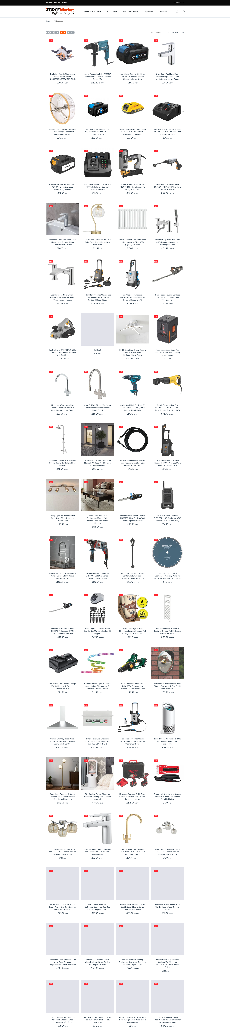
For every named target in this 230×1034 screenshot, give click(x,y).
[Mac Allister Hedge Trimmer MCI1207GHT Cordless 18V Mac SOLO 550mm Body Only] (62, 607)
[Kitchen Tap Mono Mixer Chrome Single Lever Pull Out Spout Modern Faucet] (62, 552)
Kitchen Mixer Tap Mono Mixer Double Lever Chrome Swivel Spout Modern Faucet (132, 907)
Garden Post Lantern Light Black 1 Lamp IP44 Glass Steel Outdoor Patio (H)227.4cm (97, 463)
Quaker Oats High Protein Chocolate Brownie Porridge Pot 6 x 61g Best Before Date (132, 631)
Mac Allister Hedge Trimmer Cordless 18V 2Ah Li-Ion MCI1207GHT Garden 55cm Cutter (167, 963)
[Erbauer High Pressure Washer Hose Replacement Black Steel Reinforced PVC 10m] (132, 439)
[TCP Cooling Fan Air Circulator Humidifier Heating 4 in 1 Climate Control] (97, 773)
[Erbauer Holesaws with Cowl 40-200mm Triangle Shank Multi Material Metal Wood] (62, 108)
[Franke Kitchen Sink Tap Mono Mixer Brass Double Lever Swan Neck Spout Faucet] (132, 828)
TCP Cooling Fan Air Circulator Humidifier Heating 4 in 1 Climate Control (97, 796)
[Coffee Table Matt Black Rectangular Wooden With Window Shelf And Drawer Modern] (97, 495)
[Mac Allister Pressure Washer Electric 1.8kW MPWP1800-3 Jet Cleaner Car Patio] (132, 718)
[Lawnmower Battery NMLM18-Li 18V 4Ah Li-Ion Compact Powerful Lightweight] (62, 163)
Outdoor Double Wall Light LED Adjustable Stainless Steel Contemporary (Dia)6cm (62, 1019)
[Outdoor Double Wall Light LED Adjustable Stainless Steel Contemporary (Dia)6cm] (62, 996)
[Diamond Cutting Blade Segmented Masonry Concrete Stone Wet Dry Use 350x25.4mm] (167, 552)
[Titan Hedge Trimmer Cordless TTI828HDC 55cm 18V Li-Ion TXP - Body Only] (167, 274)
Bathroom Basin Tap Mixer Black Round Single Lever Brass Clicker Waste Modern (132, 1019)
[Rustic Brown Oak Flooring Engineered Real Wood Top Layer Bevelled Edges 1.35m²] (132, 939)
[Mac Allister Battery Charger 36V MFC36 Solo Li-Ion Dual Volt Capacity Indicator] (97, 163)
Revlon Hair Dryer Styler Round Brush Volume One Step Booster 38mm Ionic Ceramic (62, 907)
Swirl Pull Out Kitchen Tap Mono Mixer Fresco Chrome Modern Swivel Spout (97, 407)
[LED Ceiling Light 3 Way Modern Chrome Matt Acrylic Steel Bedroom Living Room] (132, 329)
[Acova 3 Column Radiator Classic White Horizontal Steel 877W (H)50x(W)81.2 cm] (132, 219)
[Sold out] (97, 329)
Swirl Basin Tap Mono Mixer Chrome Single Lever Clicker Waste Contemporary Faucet (167, 76)
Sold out (97, 350)
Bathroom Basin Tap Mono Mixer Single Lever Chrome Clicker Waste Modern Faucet (62, 242)
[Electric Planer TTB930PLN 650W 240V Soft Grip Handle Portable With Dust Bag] (62, 329)
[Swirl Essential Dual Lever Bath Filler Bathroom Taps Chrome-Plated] (167, 883)
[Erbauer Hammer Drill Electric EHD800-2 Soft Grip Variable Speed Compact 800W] (97, 552)
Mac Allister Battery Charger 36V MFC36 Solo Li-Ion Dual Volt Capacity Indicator (97, 187)
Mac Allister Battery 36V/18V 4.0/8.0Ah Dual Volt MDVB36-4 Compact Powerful (97, 131)
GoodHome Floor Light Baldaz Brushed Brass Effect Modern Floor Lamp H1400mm (62, 796)
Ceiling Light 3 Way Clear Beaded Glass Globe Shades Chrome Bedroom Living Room (167, 851)
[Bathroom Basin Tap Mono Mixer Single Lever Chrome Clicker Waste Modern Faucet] (62, 219)
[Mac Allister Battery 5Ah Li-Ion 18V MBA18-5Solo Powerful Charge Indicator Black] (132, 53)
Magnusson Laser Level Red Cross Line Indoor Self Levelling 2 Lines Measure (167, 352)
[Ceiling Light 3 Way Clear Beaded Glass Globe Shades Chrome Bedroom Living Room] (167, 828)
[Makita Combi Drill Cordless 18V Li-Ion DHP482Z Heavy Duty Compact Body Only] (132, 384)
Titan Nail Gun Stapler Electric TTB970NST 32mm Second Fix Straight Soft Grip (132, 187)
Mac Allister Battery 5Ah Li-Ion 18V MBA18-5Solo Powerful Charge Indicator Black (132, 76)
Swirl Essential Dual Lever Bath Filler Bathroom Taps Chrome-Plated (167, 907)
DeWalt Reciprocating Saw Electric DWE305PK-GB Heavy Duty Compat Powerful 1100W (167, 407)
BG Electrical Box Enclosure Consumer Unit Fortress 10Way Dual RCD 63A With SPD (97, 741)
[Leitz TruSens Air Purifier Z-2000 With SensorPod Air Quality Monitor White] (167, 718)
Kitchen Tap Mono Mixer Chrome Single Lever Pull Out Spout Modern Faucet (62, 575)
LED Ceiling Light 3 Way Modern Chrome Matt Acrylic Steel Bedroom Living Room (132, 352)
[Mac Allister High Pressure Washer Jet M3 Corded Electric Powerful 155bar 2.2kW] (132, 274)
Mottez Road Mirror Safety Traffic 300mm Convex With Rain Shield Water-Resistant (167, 686)
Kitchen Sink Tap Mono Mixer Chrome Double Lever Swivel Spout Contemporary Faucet (62, 407)
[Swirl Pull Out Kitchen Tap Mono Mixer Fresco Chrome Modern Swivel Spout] (97, 384)
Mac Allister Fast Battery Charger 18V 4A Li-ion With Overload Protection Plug (62, 686)
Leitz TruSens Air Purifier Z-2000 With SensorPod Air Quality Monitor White (167, 741)
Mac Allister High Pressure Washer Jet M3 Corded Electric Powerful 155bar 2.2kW (132, 297)
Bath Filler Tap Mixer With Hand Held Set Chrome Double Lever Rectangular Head (167, 242)
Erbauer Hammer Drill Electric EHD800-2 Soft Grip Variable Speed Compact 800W (97, 575)
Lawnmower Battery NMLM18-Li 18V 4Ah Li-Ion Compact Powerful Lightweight (62, 187)
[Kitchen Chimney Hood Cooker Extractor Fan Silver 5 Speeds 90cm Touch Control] (62, 718)
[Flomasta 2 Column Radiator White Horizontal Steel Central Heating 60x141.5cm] (97, 939)
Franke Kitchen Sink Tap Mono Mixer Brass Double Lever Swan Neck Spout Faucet (132, 851)
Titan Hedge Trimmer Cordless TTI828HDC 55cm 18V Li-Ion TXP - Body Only (167, 297)
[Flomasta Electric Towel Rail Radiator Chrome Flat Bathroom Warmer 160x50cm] (167, 607)
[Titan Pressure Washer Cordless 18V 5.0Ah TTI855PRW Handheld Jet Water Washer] (167, 163)
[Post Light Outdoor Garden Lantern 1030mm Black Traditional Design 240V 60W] (132, 552)
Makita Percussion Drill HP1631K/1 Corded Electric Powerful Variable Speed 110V (97, 76)
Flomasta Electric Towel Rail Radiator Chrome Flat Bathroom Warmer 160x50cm (167, 631)
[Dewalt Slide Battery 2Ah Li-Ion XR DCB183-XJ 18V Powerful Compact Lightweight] (132, 108)
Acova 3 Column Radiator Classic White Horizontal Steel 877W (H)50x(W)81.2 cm (132, 242)
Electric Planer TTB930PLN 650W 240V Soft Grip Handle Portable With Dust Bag (62, 352)
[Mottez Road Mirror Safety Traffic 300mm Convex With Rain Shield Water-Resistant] (167, 663)
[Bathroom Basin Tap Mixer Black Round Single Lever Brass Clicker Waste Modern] (132, 996)
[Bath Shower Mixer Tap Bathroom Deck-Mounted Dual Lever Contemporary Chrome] (97, 883)
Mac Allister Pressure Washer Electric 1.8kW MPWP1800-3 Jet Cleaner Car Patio (133, 741)
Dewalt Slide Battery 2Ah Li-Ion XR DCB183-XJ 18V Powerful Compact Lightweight (132, 131)
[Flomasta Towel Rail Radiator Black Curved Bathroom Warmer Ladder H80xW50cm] (167, 996)
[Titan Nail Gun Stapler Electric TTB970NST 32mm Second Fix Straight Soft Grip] (132, 163)
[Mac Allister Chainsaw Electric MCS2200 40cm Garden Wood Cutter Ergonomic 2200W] (132, 495)
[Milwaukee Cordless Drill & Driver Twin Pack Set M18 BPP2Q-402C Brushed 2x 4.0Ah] (132, 773)
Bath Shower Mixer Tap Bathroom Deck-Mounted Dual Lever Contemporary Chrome (97, 907)
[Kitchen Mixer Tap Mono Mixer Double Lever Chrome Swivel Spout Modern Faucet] (132, 883)
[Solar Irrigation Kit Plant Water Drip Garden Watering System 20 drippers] (97, 607)
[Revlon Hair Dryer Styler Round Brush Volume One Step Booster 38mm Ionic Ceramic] (62, 883)
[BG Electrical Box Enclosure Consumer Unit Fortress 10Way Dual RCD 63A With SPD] (97, 718)
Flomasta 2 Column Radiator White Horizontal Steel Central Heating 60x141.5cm (97, 962)
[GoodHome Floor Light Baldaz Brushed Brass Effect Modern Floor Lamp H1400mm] (62, 773)
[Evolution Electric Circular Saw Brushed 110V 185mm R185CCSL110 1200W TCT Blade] (62, 53)
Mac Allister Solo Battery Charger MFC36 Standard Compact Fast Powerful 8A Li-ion (167, 131)
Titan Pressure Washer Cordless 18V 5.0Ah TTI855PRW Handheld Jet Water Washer (167, 187)
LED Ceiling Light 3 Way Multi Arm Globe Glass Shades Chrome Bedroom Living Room (62, 851)
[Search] (177, 11)
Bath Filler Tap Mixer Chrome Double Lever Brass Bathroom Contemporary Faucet (62, 297)
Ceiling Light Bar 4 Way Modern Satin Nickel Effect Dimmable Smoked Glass (62, 518)
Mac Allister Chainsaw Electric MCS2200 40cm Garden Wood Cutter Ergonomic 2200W (132, 518)
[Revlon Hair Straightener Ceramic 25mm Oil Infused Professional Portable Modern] (167, 773)
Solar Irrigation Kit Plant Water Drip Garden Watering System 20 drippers (97, 631)
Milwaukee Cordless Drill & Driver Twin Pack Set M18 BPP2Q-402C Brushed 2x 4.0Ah (132, 796)
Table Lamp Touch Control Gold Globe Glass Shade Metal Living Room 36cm (97, 242)
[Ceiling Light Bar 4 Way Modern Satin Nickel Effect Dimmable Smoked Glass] (62, 495)
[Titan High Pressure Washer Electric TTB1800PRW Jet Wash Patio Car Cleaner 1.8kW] (167, 439)
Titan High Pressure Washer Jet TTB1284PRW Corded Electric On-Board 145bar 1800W (97, 297)
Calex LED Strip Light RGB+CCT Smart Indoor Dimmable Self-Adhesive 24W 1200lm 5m (97, 686)
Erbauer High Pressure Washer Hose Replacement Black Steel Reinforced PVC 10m (132, 463)
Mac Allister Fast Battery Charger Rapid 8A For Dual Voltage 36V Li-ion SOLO (97, 1019)
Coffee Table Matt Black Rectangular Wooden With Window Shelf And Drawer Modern (97, 519)
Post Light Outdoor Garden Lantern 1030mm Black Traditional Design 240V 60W (132, 575)
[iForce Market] (60, 11)
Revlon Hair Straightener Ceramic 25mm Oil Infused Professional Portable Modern (167, 796)
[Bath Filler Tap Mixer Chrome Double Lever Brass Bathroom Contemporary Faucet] (62, 274)
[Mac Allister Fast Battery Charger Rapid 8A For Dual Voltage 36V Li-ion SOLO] (97, 996)
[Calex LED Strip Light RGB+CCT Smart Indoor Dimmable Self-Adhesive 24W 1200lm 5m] (97, 663)
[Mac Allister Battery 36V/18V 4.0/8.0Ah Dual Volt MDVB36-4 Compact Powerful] (97, 108)
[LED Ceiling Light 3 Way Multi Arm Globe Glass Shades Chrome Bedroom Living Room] (62, 828)
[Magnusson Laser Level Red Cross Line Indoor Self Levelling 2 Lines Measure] (167, 329)
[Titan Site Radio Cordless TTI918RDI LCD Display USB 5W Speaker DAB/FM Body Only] (167, 495)
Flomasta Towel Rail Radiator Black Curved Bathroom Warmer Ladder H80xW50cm (168, 1019)
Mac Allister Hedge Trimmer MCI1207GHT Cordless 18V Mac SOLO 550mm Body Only (62, 631)
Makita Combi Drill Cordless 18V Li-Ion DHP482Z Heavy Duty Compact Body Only (132, 407)
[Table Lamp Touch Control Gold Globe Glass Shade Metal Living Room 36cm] (97, 219)
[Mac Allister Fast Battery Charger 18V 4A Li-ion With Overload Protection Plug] (62, 663)
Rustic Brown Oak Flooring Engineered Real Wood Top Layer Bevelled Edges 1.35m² (132, 962)
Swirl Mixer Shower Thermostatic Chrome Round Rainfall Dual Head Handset (62, 463)
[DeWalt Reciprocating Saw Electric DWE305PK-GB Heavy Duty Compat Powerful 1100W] (167, 384)
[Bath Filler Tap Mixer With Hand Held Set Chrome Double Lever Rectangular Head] (167, 219)
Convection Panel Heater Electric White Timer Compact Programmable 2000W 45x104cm (62, 962)
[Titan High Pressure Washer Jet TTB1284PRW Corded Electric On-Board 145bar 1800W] (97, 274)
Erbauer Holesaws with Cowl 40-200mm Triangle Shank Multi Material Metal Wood (62, 131)
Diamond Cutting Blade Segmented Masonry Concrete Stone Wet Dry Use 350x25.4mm (167, 575)
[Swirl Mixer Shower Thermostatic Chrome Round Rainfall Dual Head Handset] (62, 439)
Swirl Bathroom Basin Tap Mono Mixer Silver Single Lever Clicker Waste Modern (97, 851)
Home (48, 21)
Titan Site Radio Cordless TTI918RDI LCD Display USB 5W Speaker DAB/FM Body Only (167, 518)
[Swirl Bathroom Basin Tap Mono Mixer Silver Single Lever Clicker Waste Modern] (97, 828)
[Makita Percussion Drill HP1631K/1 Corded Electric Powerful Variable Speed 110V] (97, 53)
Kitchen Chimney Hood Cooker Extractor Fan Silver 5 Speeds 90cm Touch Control (62, 741)
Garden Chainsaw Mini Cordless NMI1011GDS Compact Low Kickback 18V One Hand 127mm (132, 686)
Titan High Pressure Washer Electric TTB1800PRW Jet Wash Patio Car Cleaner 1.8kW (167, 463)
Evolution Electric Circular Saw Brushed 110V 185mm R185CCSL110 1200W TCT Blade (63, 76)
